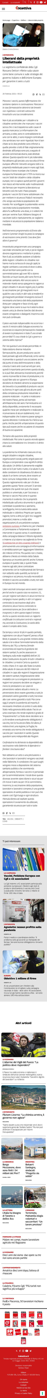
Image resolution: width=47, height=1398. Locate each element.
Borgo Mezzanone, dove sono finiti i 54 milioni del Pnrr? (12, 1169)
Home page (6, 20)
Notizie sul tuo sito (23, 1388)
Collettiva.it (23, 1356)
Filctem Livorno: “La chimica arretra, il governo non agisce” (23, 1116)
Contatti (5, 2)
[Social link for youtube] (41, 2)
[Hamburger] (3, 8)
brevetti (18, 819)
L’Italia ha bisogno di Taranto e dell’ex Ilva (12, 1215)
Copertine (15, 20)
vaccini (10, 819)
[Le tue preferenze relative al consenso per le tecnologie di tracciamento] (42, 1393)
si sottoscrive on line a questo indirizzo (21, 542)
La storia (23, 1390)
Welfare (23, 20)
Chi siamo (23, 1379)
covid (5, 821)
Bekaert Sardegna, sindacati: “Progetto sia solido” (32, 1170)
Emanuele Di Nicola (8, 1069)
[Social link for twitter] (31, 2)
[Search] (25, 2)
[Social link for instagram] (38, 2)
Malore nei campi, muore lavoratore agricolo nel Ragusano (21, 1241)
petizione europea (11, 526)
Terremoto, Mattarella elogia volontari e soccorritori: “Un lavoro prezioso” (34, 1218)
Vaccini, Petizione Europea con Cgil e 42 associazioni (22, 877)
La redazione (15, 2)
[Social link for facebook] (34, 2)
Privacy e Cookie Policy (23, 1393)
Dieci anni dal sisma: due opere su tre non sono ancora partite (22, 1256)
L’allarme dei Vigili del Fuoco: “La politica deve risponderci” (20, 1063)
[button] (34, 94)
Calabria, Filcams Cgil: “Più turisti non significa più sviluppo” (22, 1287)
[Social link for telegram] (45, 2)
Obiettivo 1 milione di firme (20, 978)
